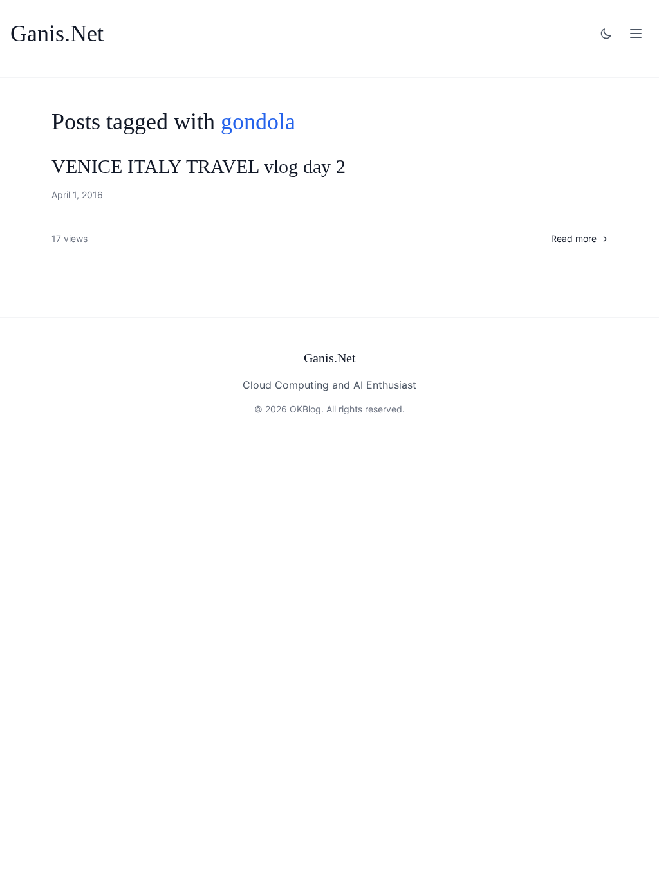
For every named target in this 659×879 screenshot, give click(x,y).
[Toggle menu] (636, 33)
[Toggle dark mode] (606, 33)
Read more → (579, 238)
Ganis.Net (57, 33)
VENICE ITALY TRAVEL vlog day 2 (198, 166)
